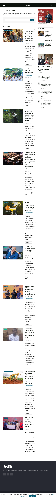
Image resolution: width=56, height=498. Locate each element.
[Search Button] (52, 5)
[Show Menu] (4, 5)
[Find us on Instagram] (11, 474)
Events (6, 152)
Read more (29, 64)
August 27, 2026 (28, 255)
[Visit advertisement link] (45, 17)
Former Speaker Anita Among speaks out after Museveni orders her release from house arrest (47, 85)
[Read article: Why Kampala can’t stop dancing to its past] (13, 74)
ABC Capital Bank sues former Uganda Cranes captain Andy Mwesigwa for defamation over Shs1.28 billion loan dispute (46, 104)
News (6, 247)
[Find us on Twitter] (8, 474)
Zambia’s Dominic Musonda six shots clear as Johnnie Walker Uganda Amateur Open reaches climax (30, 115)
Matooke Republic (29, 42)
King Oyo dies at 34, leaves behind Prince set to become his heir (47, 77)
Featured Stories (9, 30)
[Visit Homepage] (28, 5)
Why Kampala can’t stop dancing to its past (48, 45)
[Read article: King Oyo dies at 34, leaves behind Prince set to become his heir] (13, 252)
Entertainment (8, 69)
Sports (6, 110)
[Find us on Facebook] (4, 474)
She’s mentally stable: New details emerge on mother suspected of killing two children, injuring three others (47, 94)
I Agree (32, 496)
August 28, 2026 (28, 43)
